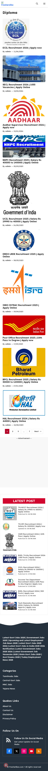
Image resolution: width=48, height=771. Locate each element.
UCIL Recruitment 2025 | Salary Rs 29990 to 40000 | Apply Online (22, 220)
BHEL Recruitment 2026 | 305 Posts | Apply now (31, 592)
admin (8, 52)
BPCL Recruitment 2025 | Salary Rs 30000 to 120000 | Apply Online (22, 380)
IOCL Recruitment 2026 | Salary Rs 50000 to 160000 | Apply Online (31, 569)
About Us (7, 706)
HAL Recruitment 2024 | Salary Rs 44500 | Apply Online (21, 419)
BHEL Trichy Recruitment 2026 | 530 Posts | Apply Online (31, 556)
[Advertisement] (24, 463)
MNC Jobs (7, 684)
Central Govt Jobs (11, 680)
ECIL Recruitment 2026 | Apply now (22, 47)
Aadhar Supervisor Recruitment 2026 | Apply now (24, 126)
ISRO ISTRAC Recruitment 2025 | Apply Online (21, 306)
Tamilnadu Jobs (10, 676)
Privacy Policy (9, 718)
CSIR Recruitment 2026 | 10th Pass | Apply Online (31, 535)
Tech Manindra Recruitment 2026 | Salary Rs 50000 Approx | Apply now (30, 605)
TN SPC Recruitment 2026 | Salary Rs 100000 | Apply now (31, 525)
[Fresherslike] (8, 3)
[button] (37, 3)
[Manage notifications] (6, 765)
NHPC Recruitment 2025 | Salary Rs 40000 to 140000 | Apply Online (22, 161)
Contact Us (8, 710)
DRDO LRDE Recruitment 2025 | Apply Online (23, 255)
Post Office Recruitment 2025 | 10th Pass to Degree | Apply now (22, 339)
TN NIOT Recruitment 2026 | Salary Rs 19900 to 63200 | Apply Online (30, 509)
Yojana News (9, 688)
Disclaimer (8, 714)
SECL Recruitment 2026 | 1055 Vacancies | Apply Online (19, 85)
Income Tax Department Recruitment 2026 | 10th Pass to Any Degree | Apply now (31, 582)
